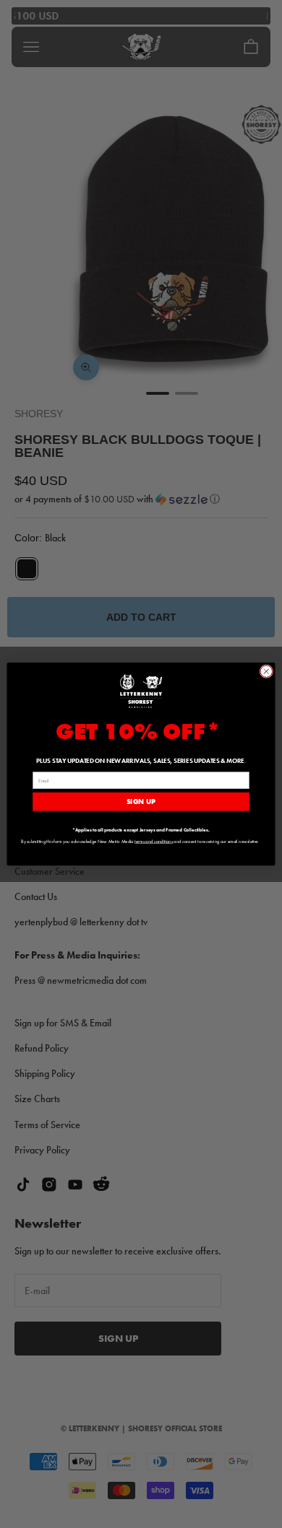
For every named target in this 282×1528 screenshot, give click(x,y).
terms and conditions (153, 841)
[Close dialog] (266, 671)
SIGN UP (141, 801)
